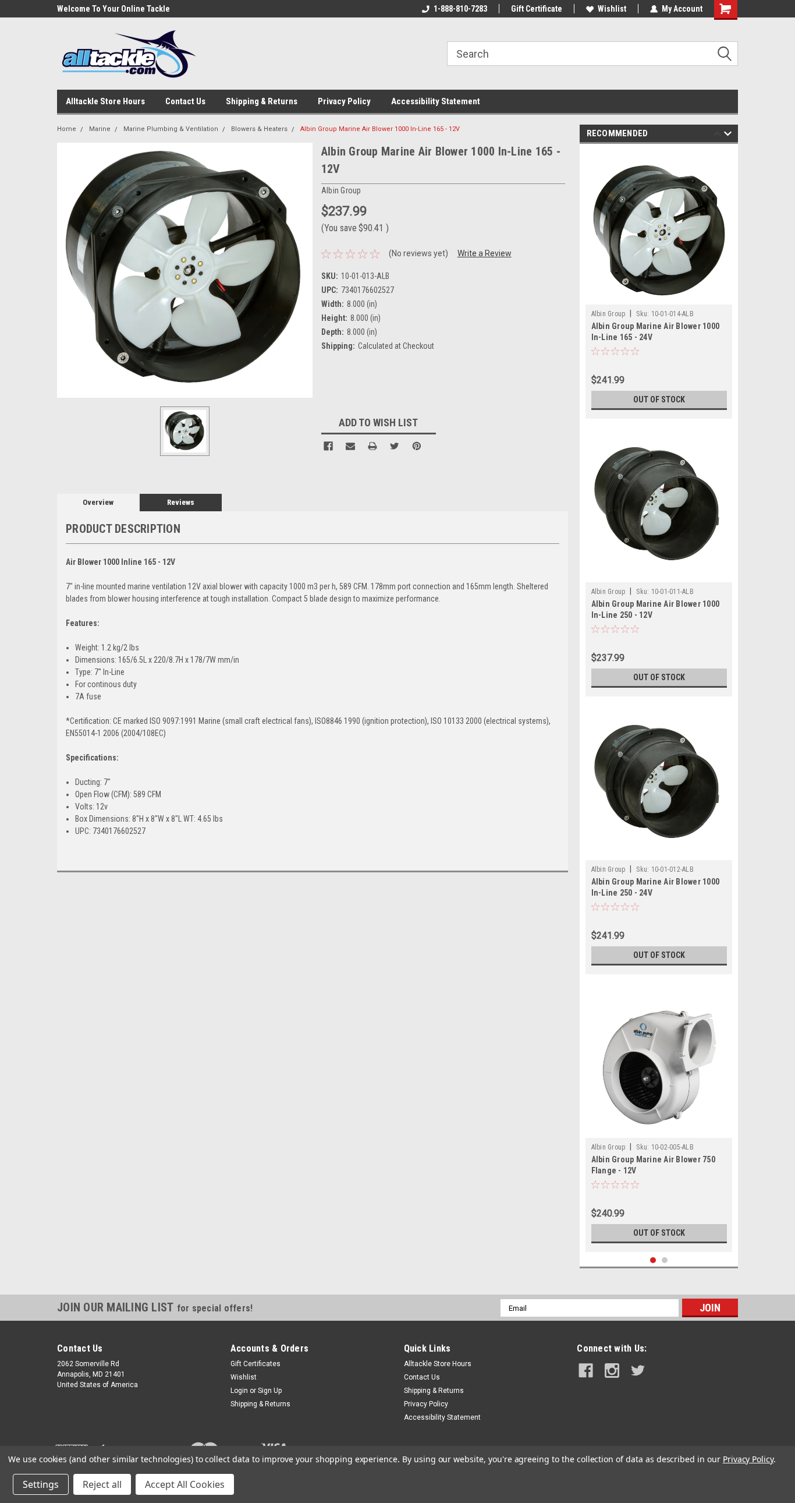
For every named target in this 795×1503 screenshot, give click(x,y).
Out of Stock (659, 399)
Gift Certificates (255, 1364)
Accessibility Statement (435, 101)
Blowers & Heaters (259, 129)
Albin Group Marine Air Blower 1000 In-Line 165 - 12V (380, 129)
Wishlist (612, 8)
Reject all (102, 1484)
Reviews (180, 502)
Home (66, 129)
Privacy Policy (344, 101)
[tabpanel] (659, 284)
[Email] (350, 446)
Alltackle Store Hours (105, 101)
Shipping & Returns (261, 101)
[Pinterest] (416, 446)
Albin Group (608, 314)
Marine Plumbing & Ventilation (170, 129)
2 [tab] (665, 1260)
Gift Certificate (536, 8)
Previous (717, 135)
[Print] (372, 446)
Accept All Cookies (185, 1484)
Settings (41, 1484)
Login (239, 1391)
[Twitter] (394, 446)
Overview (98, 502)
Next (727, 135)
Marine (100, 129)
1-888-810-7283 (460, 8)
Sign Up (270, 1391)
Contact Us (185, 101)
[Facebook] (328, 446)
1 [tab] (653, 1260)
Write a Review (484, 253)
